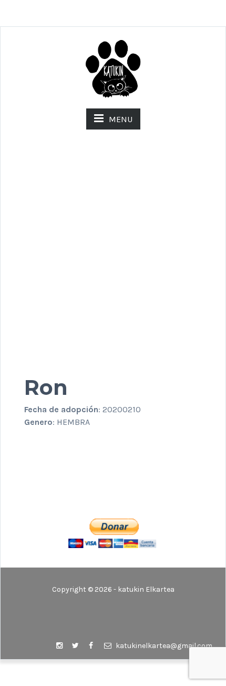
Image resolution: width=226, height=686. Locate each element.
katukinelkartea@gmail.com (163, 645)
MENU (120, 119)
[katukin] (113, 68)
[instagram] (59, 646)
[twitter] (75, 646)
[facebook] (91, 646)
